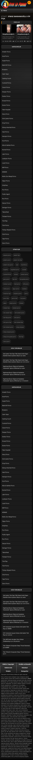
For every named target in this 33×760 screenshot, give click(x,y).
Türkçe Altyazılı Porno (8, 230)
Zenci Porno (5, 243)
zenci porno (6, 341)
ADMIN (10, 628)
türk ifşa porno (7, 317)
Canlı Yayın (5, 74)
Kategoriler (24, 671)
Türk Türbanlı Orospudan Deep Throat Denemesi (16, 645)
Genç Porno (5, 114)
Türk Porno (5, 225)
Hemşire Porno (6, 136)
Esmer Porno (6, 105)
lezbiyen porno (7, 284)
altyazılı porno (7, 255)
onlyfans (24, 288)
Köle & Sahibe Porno (8, 145)
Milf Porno (5, 167)
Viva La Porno (14, 674)
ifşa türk (15, 279)
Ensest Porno (6, 101)
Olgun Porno (6, 181)
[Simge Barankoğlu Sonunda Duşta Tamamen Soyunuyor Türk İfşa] (9, 28)
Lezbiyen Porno (7, 158)
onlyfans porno (17, 293)
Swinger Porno (6, 207)
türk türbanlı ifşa (18, 322)
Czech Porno (6, 87)
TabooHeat (5, 212)
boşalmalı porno (15, 269)
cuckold (24, 269)
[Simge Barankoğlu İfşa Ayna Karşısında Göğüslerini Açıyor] (24, 28)
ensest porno (24, 274)
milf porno (25, 284)
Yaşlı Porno (5, 238)
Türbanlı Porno (6, 216)
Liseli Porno (5, 163)
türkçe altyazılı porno (8, 332)
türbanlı (21, 303)
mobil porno (6, 288)
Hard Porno (5, 132)
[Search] (29, 2)
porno (26, 293)
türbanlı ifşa (6, 308)
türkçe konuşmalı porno (9, 336)
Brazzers (5, 69)
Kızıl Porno (5, 141)
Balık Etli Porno (6, 65)
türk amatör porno (19, 312)
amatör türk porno (8, 265)
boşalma (5, 269)
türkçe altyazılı (20, 327)
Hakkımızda (8, 667)
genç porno (6, 279)
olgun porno (16, 288)
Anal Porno (5, 56)
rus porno (23, 298)
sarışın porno (12, 303)
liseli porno (17, 284)
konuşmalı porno (24, 279)
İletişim (8, 671)
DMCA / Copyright (8, 664)
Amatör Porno (6, 52)
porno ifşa (6, 298)
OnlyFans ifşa (6, 293)
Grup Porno (5, 123)
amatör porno (6, 260)
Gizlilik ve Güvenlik (25, 664)
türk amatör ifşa (7, 312)
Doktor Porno (6, 96)
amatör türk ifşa (18, 260)
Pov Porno (5, 190)
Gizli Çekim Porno (7, 118)
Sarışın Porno (6, 203)
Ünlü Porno (5, 234)
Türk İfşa (4, 221)
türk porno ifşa (7, 322)
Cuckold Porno (6, 83)
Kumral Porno (6, 149)
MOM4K (4, 172)
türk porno (17, 317)
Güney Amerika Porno (8, 127)
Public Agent (6, 194)
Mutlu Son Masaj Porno (9, 176)
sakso (4, 303)
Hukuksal (25, 667)
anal (17, 265)
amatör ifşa (17, 255)
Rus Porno (5, 198)
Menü (5, 10)
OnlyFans (5, 185)
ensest (16, 274)
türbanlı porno (16, 308)
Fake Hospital (6, 109)
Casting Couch (6, 78)
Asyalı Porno (6, 60)
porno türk (14, 298)
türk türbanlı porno (8, 327)
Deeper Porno (6, 92)
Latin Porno (5, 154)
